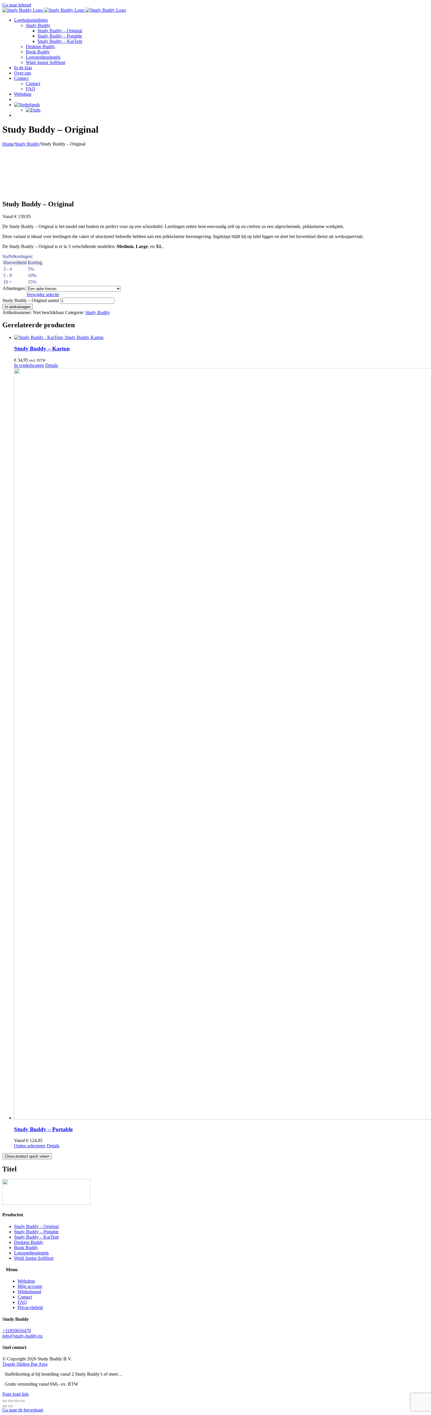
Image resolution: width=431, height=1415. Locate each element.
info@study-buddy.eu (22, 1335)
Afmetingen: (14, 288)
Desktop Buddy (28, 1242)
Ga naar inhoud (16, 4)
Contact (25, 1296)
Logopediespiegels (31, 1252)
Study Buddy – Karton (42, 348)
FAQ (22, 1302)
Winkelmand (29, 1291)
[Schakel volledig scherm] (10, 1401)
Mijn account (30, 1286)
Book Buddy (26, 1247)
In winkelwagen (17, 307)
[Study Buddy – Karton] (221, 337)
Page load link (15, 1394)
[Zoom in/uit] (4, 1401)
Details (51, 365)
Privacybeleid (30, 1307)
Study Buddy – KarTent (36, 1236)
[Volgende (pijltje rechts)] (10, 1406)
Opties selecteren (29, 1145)
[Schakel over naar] (27, 104)
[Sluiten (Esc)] (22, 1401)
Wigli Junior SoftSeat (33, 1258)
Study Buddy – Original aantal (30, 300)
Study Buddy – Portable (43, 1129)
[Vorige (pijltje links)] (4, 1406)
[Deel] (16, 1401)
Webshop (26, 1281)
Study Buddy (97, 312)
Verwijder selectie (42, 294)
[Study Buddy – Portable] (221, 744)
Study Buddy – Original (36, 1226)
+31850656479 (16, 1330)
